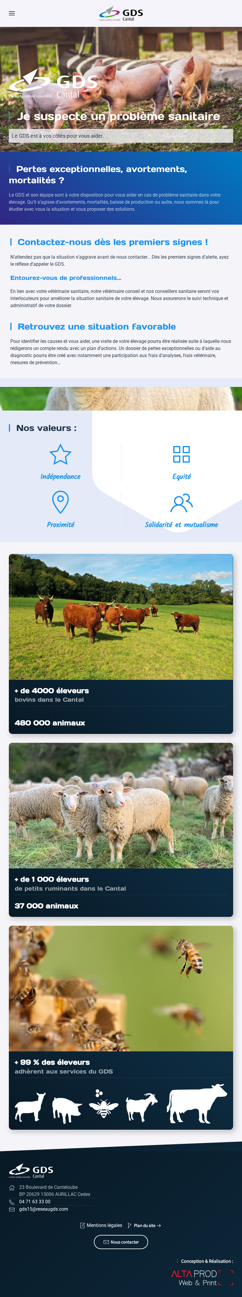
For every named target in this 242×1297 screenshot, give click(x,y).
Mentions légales (104, 1225)
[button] (12, 13)
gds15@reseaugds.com (43, 1209)
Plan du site (144, 1225)
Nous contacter (125, 1242)
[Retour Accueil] (121, 13)
